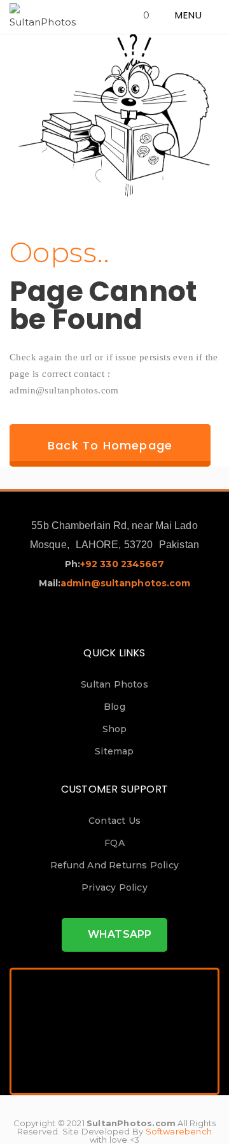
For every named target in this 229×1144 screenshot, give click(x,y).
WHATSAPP (118, 934)
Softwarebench (179, 1131)
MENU (190, 15)
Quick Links (114, 653)
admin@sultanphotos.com (125, 583)
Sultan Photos (114, 684)
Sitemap (114, 751)
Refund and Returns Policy (114, 865)
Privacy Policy (114, 887)
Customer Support (114, 789)
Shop (114, 729)
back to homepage (110, 445)
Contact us (114, 820)
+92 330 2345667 (122, 564)
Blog (114, 706)
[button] (151, 15)
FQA (114, 843)
